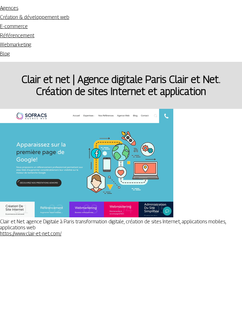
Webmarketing (15, 45)
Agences (9, 8)
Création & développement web (34, 17)
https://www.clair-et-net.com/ (30, 234)
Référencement (17, 35)
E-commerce (14, 26)
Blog (5, 54)
